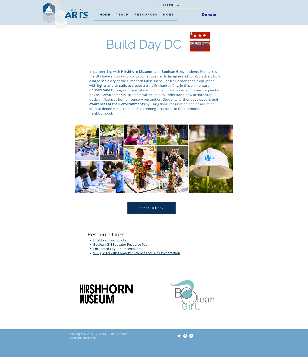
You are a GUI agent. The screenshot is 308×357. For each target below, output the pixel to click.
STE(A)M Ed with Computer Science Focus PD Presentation (136, 253)
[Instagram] (191, 336)
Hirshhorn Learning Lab (111, 240)
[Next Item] (227, 158)
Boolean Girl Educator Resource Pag (120, 244)
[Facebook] (185, 336)
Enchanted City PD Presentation (117, 249)
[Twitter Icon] (179, 336)
